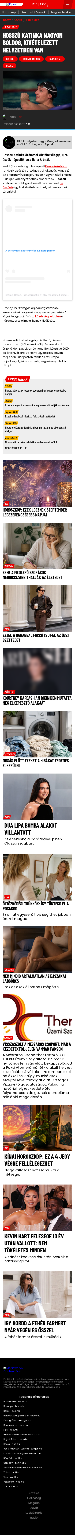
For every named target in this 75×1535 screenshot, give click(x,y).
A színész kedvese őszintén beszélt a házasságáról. (36, 1259)
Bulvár (34, 1507)
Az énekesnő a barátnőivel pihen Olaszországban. (33, 841)
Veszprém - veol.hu (13, 1481)
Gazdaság (34, 1498)
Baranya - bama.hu (14, 1406)
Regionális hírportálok (34, 1396)
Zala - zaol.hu (10, 1486)
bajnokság (55, 59)
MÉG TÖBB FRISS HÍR (16, 448)
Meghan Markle (61, 12)
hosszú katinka (31, 59)
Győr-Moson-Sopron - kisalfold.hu (21, 1434)
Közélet (34, 1493)
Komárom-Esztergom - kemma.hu (22, 1453)
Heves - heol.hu (11, 1444)
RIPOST (7, 20)
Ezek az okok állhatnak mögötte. (31, 987)
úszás (9, 66)
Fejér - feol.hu (10, 1429)
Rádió (34, 1517)
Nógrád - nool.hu (12, 1458)
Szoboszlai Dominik (33, 12)
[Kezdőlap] (12, 4)
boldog (10, 59)
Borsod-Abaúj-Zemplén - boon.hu (21, 1415)
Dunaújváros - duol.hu (15, 1425)
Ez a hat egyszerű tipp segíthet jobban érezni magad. (37, 916)
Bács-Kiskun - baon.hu (15, 1401)
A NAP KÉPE (32, 20)
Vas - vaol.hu (10, 1477)
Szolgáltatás (34, 1512)
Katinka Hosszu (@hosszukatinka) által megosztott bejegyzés (38, 294)
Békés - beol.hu (11, 1411)
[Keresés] (59, 4)
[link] (6, 503)
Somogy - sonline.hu (14, 1463)
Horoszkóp (9, 12)
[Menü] (68, 4)
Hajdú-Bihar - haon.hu (15, 1439)
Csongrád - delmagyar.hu (17, 1420)
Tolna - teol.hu (11, 1472)
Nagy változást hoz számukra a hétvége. (31, 1172)
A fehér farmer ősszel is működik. (33, 1337)
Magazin (34, 1503)
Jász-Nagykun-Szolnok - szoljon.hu (22, 1448)
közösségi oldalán (48, 316)
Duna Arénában (56, 166)
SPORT (18, 20)
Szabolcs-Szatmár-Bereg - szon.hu (22, 1467)
